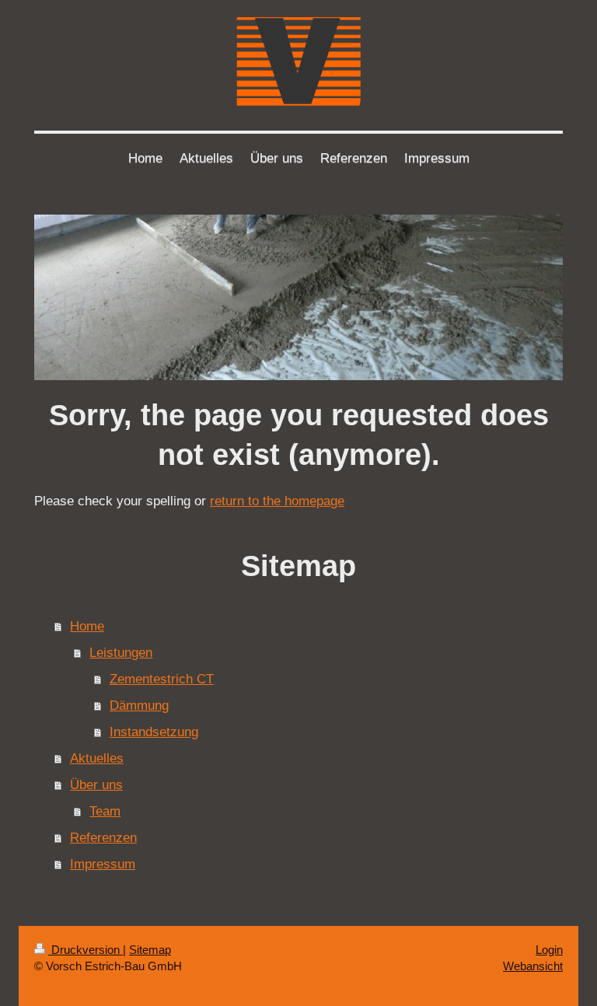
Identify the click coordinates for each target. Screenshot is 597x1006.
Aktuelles (97, 758)
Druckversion (85, 949)
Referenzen (103, 837)
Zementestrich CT (162, 679)
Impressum (102, 864)
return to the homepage (277, 501)
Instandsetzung (154, 732)
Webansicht (533, 966)
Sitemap (150, 949)
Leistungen (120, 652)
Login (549, 949)
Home (87, 626)
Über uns (96, 784)
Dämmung (139, 705)
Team (104, 811)
